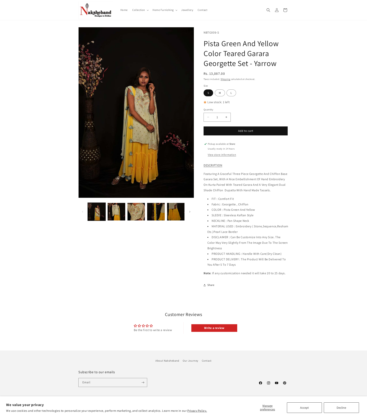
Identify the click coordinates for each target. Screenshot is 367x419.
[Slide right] (190, 211)
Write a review (214, 328)
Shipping (225, 79)
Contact (207, 360)
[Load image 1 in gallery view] (97, 211)
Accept (304, 408)
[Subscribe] (143, 382)
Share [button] (210, 285)
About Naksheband (167, 360)
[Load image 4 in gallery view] (156, 211)
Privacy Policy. (197, 411)
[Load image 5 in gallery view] (176, 211)
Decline (341, 408)
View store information (222, 154)
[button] (140, 10)
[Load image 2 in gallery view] (116, 211)
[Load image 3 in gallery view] (136, 211)
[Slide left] (82, 211)
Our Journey (190, 360)
